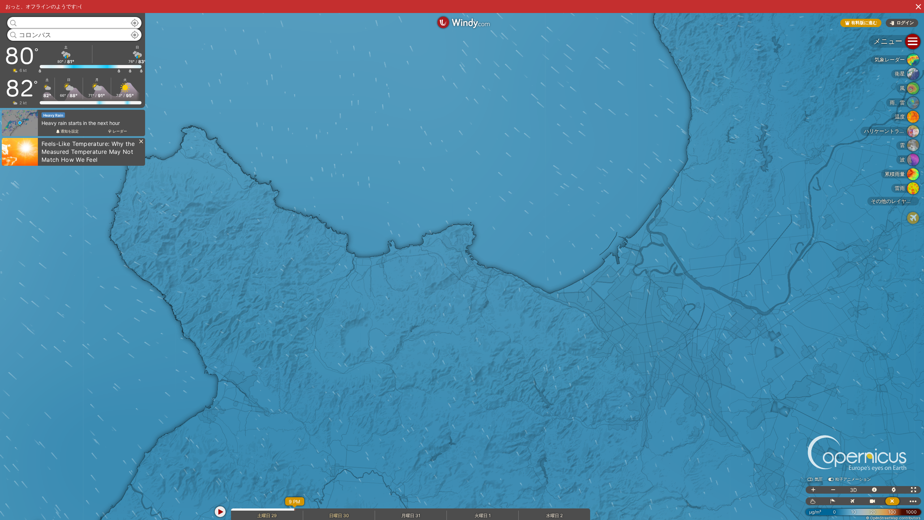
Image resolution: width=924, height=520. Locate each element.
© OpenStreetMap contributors (893, 518)
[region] (462, 260)
